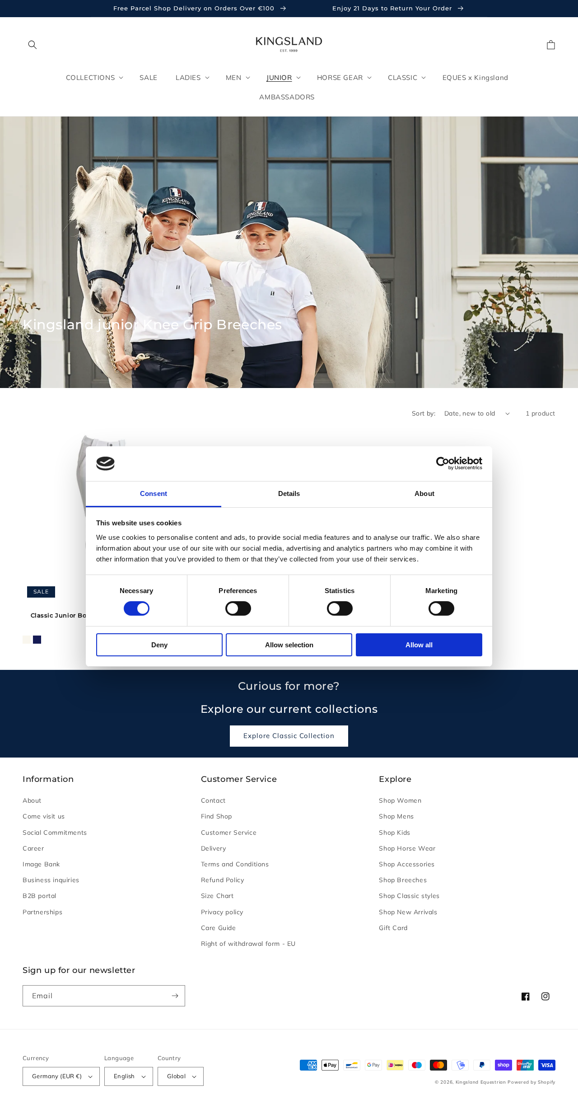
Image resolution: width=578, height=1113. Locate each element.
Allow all (419, 645)
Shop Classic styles (409, 896)
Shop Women (400, 800)
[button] (32, 44)
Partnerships (42, 912)
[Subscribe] (175, 995)
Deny (159, 645)
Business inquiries (51, 880)
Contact (213, 800)
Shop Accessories (407, 864)
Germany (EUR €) (57, 1076)
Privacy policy (222, 912)
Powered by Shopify (531, 1082)
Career (33, 848)
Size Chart (217, 896)
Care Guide (218, 928)
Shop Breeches (403, 880)
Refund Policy (222, 880)
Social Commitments (55, 832)
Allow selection (289, 645)
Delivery (213, 848)
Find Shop (216, 816)
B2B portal (39, 896)
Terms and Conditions (235, 864)
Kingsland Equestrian (481, 1082)
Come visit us (44, 816)
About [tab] (424, 493)
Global (176, 1076)
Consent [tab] (153, 493)
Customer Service (229, 832)
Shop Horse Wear (407, 848)
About (32, 800)
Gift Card (393, 928)
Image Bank (41, 864)
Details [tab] (289, 493)
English (124, 1076)
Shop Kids (394, 832)
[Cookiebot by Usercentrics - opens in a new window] (442, 463)
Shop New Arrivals (408, 912)
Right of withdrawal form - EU (248, 944)
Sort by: (423, 413)
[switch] (238, 608)
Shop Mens (396, 816)
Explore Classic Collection (289, 735)
